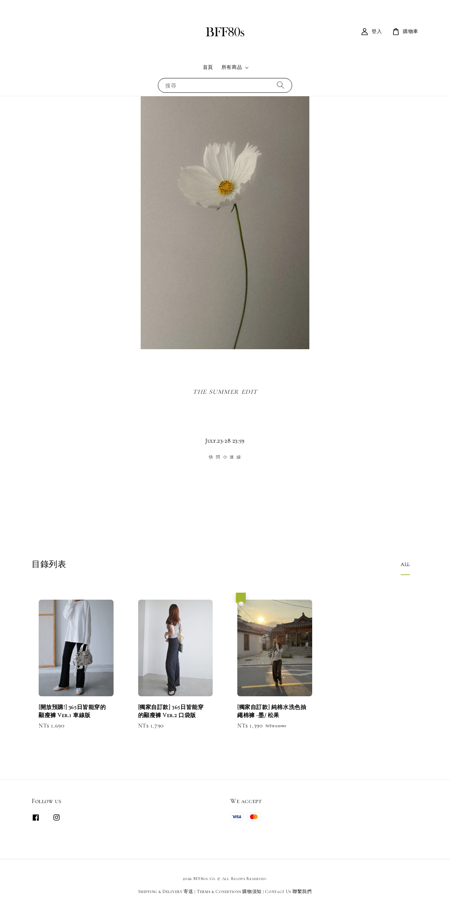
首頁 (208, 67)
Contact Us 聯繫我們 (288, 891)
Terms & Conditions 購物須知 (229, 891)
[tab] (405, 564)
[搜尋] (280, 85)
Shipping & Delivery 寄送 (165, 891)
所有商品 (231, 67)
